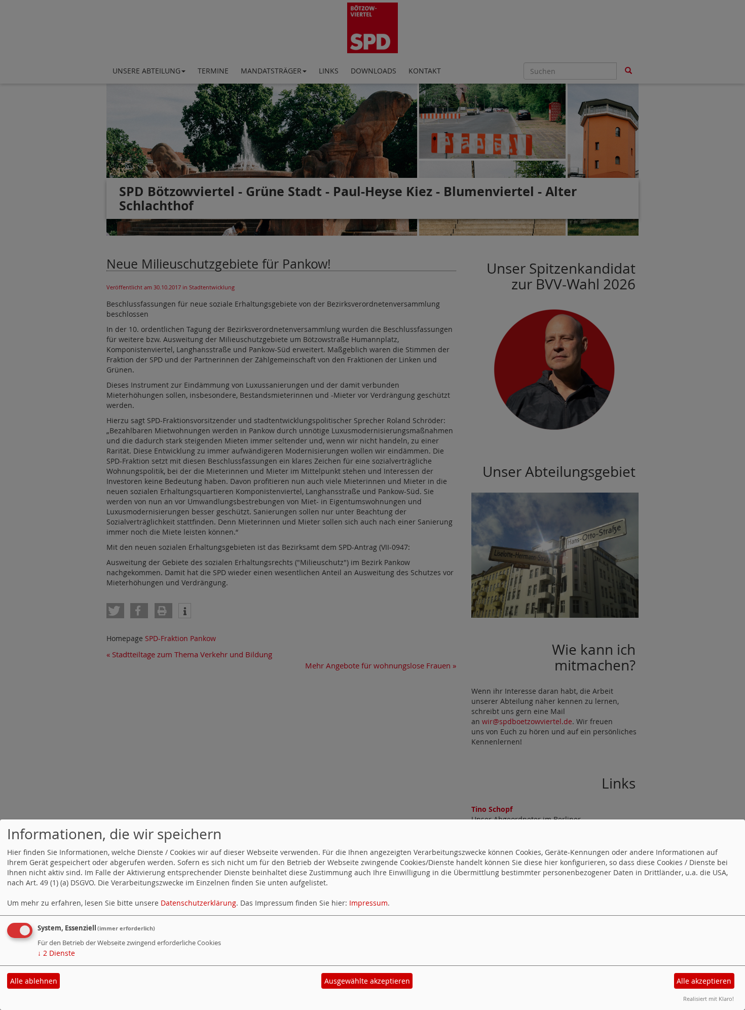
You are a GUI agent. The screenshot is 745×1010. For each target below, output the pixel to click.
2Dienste (56, 953)
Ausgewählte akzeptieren (367, 981)
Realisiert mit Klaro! (708, 998)
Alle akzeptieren (704, 981)
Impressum (368, 903)
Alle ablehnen (33, 981)
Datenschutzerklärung (198, 903)
